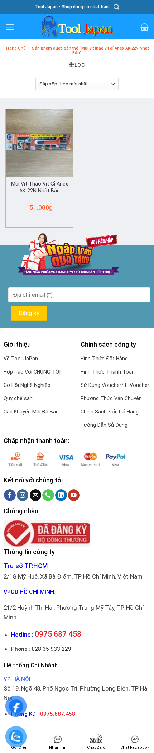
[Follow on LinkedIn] (61, 495)
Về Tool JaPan (21, 358)
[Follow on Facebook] (10, 495)
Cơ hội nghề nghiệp (27, 385)
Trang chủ (15, 48)
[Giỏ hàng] (144, 27)
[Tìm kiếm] (116, 7)
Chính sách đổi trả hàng (110, 412)
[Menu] (10, 27)
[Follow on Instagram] (23, 495)
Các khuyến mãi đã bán (31, 412)
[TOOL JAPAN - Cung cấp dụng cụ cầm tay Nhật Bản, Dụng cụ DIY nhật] (77, 26)
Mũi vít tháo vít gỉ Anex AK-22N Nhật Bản (39, 187)
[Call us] (48, 495)
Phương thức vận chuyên (111, 398)
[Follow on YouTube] (74, 495)
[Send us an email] (36, 495)
